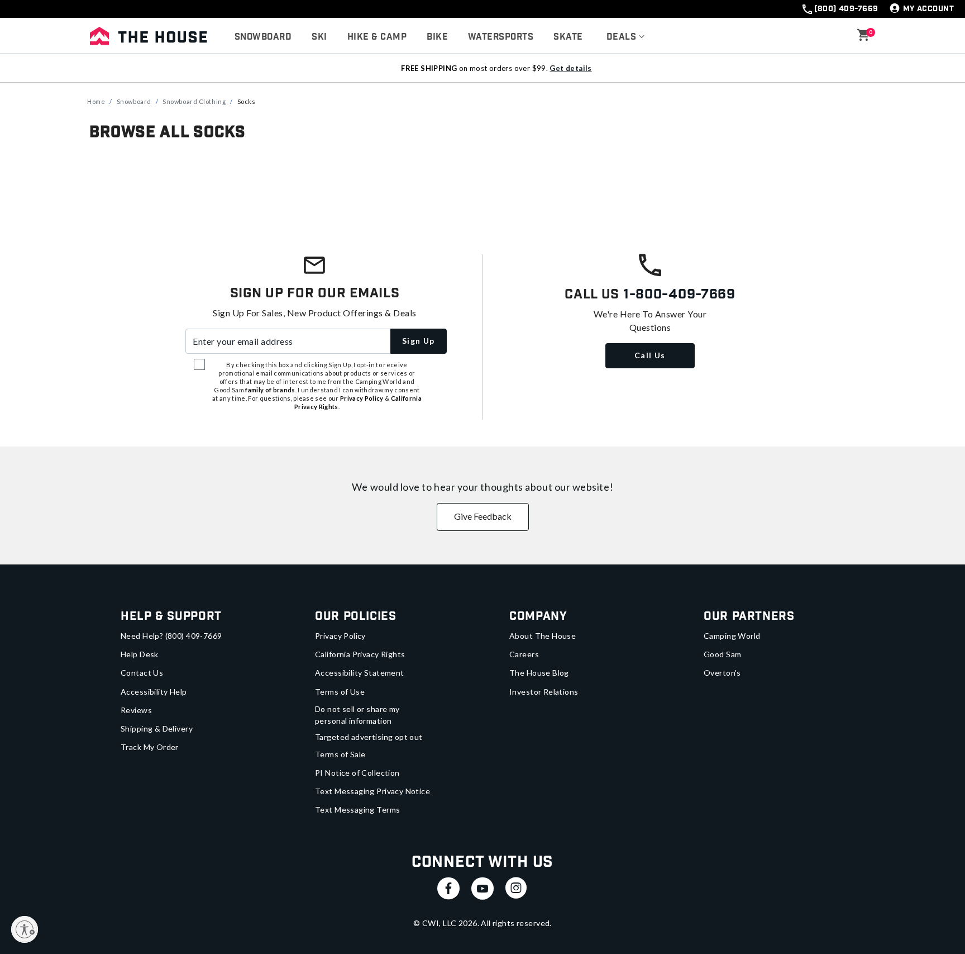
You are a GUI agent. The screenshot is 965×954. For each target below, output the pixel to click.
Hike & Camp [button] (377, 37)
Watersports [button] (500, 37)
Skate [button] (567, 37)
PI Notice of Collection (357, 772)
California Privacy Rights (360, 654)
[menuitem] (263, 37)
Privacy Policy (340, 635)
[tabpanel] (482, 178)
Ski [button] (319, 37)
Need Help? (171, 635)
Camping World (732, 635)
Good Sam (722, 654)
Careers (524, 654)
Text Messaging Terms (357, 809)
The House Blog (539, 672)
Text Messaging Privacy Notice (372, 791)
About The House (542, 635)
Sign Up (418, 340)
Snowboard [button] (263, 37)
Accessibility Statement (359, 672)
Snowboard (134, 101)
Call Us (650, 355)
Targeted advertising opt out (369, 737)
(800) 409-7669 (846, 9)
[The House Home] (148, 36)
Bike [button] (437, 37)
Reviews (136, 710)
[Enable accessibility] (24, 929)
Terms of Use (340, 691)
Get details (570, 68)
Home (96, 101)
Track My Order (150, 747)
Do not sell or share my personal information (357, 714)
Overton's (722, 672)
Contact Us (142, 672)
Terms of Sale (340, 754)
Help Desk (140, 654)
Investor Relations (544, 691)
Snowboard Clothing (194, 101)
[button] (625, 37)
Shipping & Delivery (157, 728)
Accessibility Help (154, 691)
